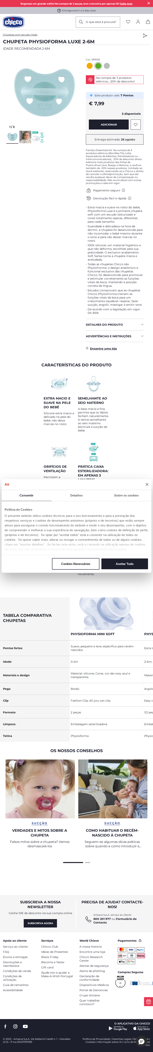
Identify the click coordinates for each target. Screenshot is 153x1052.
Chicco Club (49, 946)
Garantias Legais (121, 1038)
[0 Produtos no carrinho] (148, 22)
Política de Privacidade (96, 1038)
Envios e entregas (15, 957)
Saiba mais (126, 3)
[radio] (89, 66)
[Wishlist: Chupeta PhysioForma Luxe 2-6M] (136, 125)
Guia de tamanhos (15, 985)
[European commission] (141, 982)
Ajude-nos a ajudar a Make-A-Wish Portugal (57, 974)
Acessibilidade (13, 990)
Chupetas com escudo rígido (20, 34)
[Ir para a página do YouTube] (25, 1026)
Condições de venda (17, 971)
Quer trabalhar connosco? (89, 1002)
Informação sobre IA (109, 1041)
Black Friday (50, 957)
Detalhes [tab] (76, 495)
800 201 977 (102, 919)
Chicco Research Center (91, 958)
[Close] (149, 3)
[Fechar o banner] (147, 484)
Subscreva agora (40, 923)
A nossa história (90, 946)
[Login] (138, 22)
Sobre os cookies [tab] (126, 495)
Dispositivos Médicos (94, 985)
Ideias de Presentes (54, 952)
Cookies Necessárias (75, 563)
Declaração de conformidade (89, 978)
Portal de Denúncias (93, 990)
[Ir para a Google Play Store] (118, 1028)
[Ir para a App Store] (141, 1028)
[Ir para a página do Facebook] (5, 1026)
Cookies (90, 1041)
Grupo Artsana (89, 995)
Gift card (47, 967)
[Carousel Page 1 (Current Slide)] (73, 862)
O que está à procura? (101, 22)
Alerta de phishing (92, 971)
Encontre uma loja (92, 952)
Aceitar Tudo (124, 563)
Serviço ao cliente (15, 946)
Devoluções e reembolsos (12, 964)
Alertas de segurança (94, 966)
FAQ (6, 952)
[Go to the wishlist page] (128, 22)
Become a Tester (53, 962)
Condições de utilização (12, 978)
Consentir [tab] (26, 495)
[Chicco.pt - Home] (13, 22)
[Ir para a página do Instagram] (15, 1026)
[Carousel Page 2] (87, 862)
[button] (44, 92)
